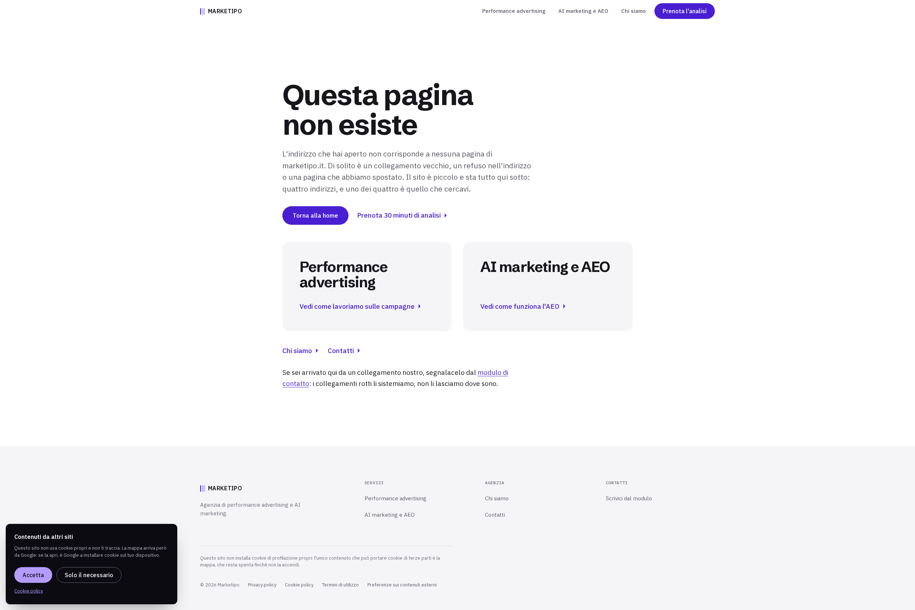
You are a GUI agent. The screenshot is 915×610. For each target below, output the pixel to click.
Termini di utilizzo (340, 585)
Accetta (33, 575)
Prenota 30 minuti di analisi (399, 215)
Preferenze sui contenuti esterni (402, 585)
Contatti (341, 350)
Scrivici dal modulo (629, 498)
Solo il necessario (89, 575)
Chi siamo (633, 11)
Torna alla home (315, 215)
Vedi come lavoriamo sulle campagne (357, 306)
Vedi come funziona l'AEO (519, 306)
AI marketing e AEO (583, 11)
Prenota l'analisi (685, 11)
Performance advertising (513, 11)
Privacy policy (262, 585)
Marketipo (225, 11)
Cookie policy (299, 585)
